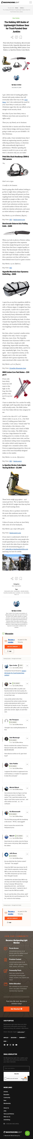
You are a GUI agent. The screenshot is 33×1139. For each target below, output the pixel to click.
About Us (6, 1108)
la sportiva (18, 592)
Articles (22, 8)
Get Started (15, 1009)
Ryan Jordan (13, 665)
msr (22, 592)
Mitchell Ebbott (14, 787)
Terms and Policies (9, 1114)
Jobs (5, 1111)
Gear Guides (18, 586)
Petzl (15, 594)
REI (10, 219)
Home (16, 8)
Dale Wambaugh (15, 737)
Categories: (16, 584)
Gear (13, 586)
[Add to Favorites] (20, 37)
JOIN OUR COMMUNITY (12, 646)
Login (10, 651)
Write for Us (7, 1117)
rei (18, 594)
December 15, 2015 (16, 87)
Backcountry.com (19, 219)
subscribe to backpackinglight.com (16, 549)
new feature (26, 592)
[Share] (12, 37)
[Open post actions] (27, 665)
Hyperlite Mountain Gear (17, 368)
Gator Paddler (14, 763)
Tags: (16, 589)
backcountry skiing (8, 591)
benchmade (17, 591)
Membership (7, 1103)
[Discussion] (16, 37)
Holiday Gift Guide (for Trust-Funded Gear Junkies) (15, 673)
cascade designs (24, 591)
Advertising (7, 1120)
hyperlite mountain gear (9, 592)
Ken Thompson (14, 720)
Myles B (12, 836)
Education (14, 1037)
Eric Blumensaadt (15, 811)
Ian (10, 683)
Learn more (21, 1032)
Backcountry (17, 461)
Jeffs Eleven (13, 853)
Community (22, 1037)
